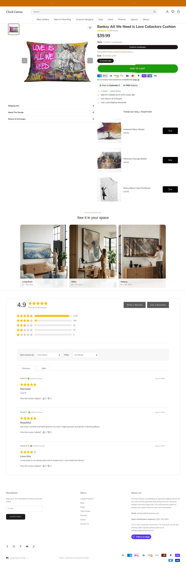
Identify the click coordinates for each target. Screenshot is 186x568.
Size (100, 19)
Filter (66, 355)
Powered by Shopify (81, 558)
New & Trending (62, 19)
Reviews (83, 515)
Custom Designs (84, 19)
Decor (146, 19)
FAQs (82, 507)
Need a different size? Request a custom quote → (115, 51)
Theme (122, 19)
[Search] (154, 12)
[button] (47, 316)
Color (110, 19)
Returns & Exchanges (17, 119)
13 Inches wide (105, 61)
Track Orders (85, 511)
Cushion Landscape (137, 47)
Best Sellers (43, 19)
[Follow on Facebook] (7, 546)
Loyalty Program (87, 499)
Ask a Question (158, 305)
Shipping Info (13, 106)
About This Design (16, 112)
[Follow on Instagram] (14, 546)
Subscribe (16, 517)
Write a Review (135, 305)
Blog (82, 503)
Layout (134, 19)
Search (83, 519)
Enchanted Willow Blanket (133, 129)
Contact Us (84, 524)
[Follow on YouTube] (27, 546)
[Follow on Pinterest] (20, 546)
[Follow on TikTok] (33, 546)
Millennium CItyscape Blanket (135, 159)
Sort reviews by (27, 355)
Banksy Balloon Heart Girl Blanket (136, 188)
